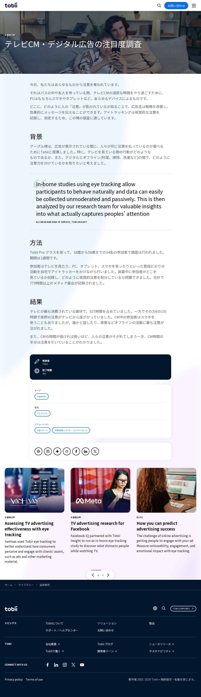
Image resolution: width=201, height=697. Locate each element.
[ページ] (193, 5)
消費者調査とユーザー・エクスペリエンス (71, 430)
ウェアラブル (42, 413)
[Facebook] (47, 666)
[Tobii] (11, 5)
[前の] (93, 575)
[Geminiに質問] (57, 451)
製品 (152, 623)
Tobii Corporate (181, 608)
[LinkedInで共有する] (86, 451)
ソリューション (107, 623)
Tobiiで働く (53, 651)
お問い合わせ (176, 6)
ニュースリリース (160, 644)
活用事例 (44, 585)
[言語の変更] (155, 608)
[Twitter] (73, 666)
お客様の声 (41, 396)
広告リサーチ (42, 430)
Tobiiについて (54, 623)
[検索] (164, 609)
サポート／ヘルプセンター (62, 630)
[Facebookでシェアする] (76, 451)
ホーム (8, 585)
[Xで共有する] (95, 451)
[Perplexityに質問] (48, 451)
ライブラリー (26, 585)
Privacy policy (14, 679)
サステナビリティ (160, 651)
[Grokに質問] (67, 451)
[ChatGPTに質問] (38, 451)
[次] (108, 575)
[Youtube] (82, 666)
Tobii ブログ (105, 644)
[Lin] (91, 666)
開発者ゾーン (105, 651)
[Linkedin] (56, 666)
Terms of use (34, 679)
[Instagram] (65, 666)
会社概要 (51, 644)
